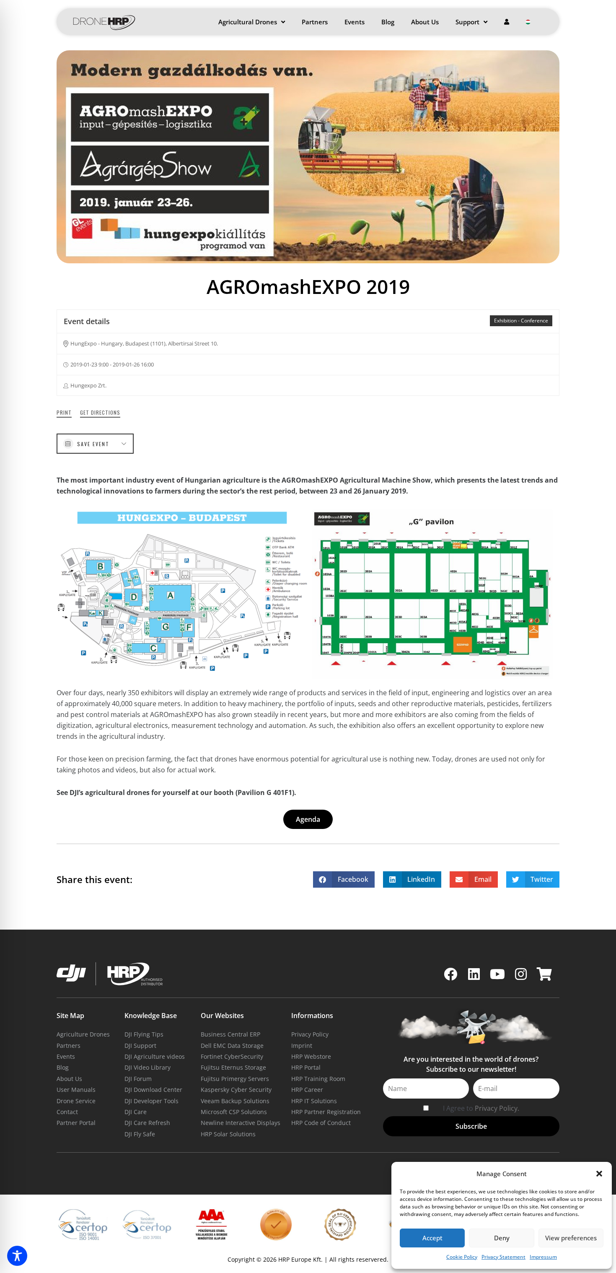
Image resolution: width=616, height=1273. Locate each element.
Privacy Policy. (497, 1108)
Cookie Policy (461, 1256)
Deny (502, 1238)
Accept (432, 1238)
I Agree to (481, 1108)
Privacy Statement (503, 1256)
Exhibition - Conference (521, 320)
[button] (599, 1173)
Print (64, 412)
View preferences (571, 1238)
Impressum (543, 1256)
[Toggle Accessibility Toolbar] (17, 1256)
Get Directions (100, 412)
